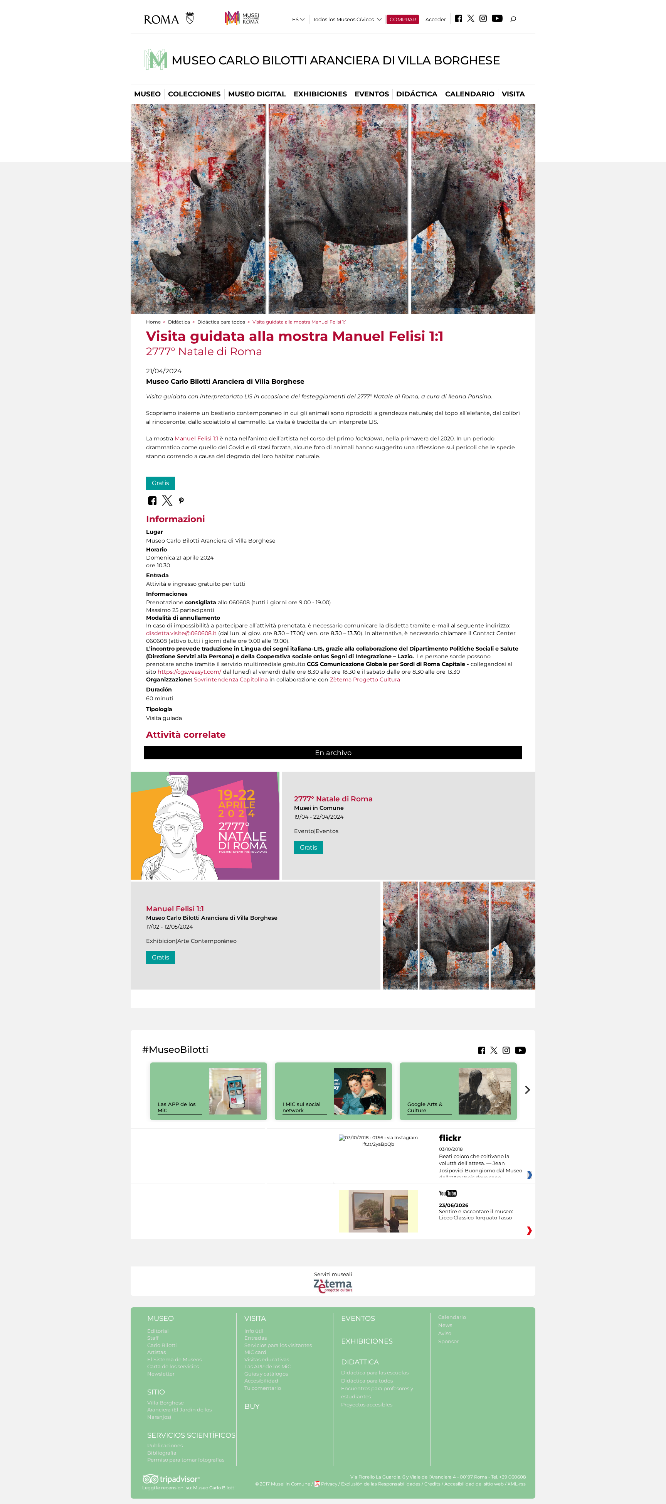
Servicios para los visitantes (278, 1345)
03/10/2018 (480, 1163)
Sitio (156, 1392)
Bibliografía (162, 1453)
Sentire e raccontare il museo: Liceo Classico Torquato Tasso (476, 1214)
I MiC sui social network (302, 1107)
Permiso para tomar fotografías (185, 1460)
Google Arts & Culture (424, 1107)
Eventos (372, 94)
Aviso (444, 1333)
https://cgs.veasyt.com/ (189, 671)
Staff (152, 1338)
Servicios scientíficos (191, 1435)
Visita (513, 94)
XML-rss (517, 1484)
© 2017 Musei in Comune (282, 1484)
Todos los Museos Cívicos (343, 19)
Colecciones (194, 94)
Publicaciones (165, 1445)
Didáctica (416, 94)
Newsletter (161, 1374)
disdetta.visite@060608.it (181, 633)
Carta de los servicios (173, 1366)
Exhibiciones (320, 94)
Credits (432, 1484)
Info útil (254, 1331)
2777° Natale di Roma (333, 798)
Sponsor (448, 1341)
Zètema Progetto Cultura (365, 679)
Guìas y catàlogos (266, 1374)
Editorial (158, 1331)
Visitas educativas (266, 1359)
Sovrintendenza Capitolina (231, 679)
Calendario (469, 94)
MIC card (255, 1352)
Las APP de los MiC (267, 1366)
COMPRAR (403, 19)
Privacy (329, 1484)
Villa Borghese (165, 1402)
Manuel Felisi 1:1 (196, 438)
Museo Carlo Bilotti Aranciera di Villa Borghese (336, 60)
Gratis (160, 483)
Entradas (255, 1338)
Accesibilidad (261, 1381)
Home (153, 322)
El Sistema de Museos (174, 1359)
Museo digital (257, 94)
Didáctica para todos (221, 322)
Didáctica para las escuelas (375, 1372)
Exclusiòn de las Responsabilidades (380, 1484)
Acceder (436, 19)
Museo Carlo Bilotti (214, 1488)
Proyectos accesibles (366, 1404)
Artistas (156, 1352)
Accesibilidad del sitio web (474, 1484)
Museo (147, 94)
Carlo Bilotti (162, 1345)
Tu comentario (262, 1388)
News (445, 1325)
